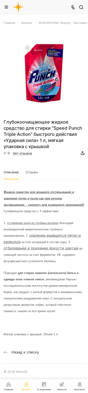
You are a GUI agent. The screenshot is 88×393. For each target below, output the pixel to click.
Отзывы (31, 172)
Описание (11, 172)
